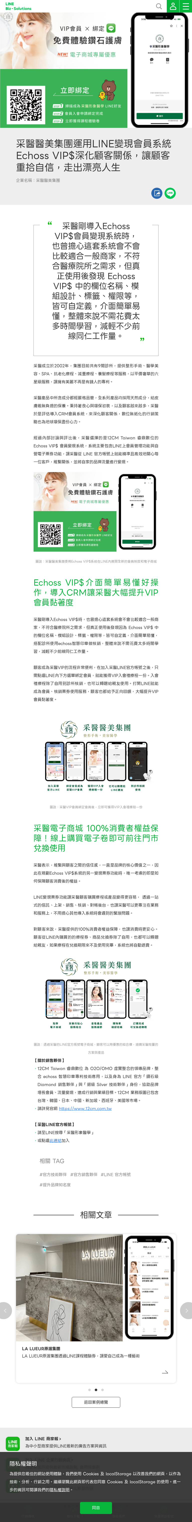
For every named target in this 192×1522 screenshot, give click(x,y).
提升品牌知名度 (57, 1185)
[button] (89, 1390)
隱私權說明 (60, 1490)
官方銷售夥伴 (86, 1175)
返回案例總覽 (96, 1402)
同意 (96, 1508)
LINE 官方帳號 (117, 1175)
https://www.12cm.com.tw (85, 1108)
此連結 (56, 1140)
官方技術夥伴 (55, 1175)
